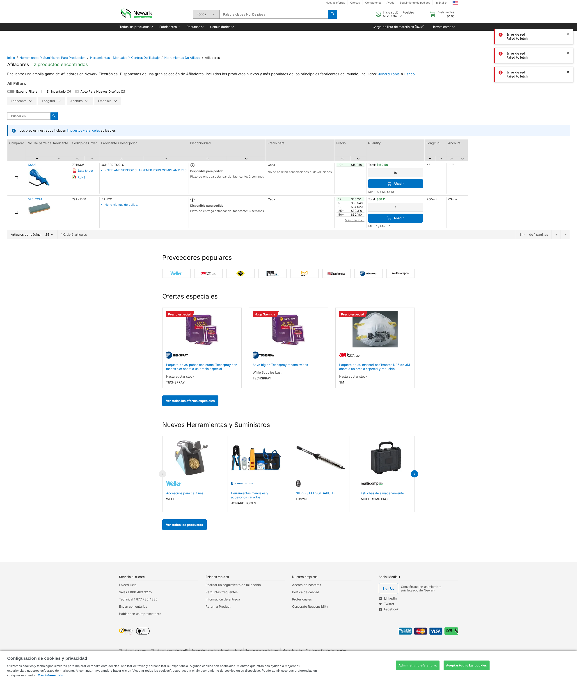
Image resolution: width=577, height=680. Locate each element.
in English (441, 2)
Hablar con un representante (140, 614)
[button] (136, 27)
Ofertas (355, 2)
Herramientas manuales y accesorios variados (249, 495)
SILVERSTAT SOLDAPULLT (316, 493)
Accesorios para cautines (184, 493)
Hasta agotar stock (180, 376)
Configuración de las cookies (326, 650)
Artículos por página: (26, 234)
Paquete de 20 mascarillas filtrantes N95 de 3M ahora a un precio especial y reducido (374, 367)
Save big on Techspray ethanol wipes (280, 365)
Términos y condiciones (262, 650)
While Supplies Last (267, 372)
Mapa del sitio (292, 650)
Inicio (11, 57)
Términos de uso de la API (169, 650)
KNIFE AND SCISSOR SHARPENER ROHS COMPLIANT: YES (145, 170)
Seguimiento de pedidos (415, 2)
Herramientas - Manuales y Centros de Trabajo (125, 57)
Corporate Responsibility (310, 606)
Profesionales (302, 599)
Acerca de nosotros (306, 585)
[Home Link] (136, 14)
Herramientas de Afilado (182, 57)
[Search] (332, 14)
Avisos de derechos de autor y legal (216, 650)
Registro (408, 12)
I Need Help (128, 585)
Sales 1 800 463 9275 (135, 592)
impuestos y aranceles (83, 130)
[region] (288, 665)
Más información (50, 675)
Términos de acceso (133, 650)
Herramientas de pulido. (121, 204)
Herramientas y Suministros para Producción (52, 57)
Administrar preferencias (417, 665)
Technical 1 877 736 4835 (138, 599)
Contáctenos (373, 2)
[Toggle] (10, 91)
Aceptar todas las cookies (466, 665)
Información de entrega (223, 599)
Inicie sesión (391, 12)
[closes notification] (568, 34)
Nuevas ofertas (335, 2)
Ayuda (390, 2)
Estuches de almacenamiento (382, 493)
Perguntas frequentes (222, 592)
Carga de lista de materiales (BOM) (398, 27)
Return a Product (218, 606)
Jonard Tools (389, 74)
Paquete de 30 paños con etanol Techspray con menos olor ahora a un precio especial (201, 367)
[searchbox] (273, 14)
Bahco (409, 74)
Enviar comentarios (133, 606)
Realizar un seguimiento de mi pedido (233, 585)
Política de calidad (305, 592)
